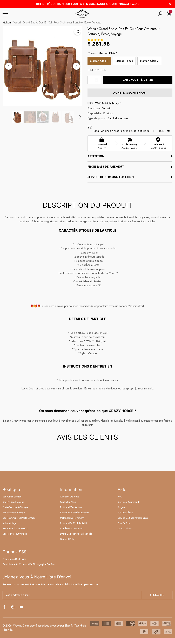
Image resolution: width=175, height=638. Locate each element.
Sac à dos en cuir (118, 118)
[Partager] (77, 31)
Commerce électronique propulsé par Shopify (48, 626)
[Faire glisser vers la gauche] (8, 66)
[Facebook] (4, 607)
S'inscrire (157, 595)
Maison (7, 22)
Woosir (106, 108)
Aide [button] (122, 489)
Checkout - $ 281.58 (138, 80)
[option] (42, 66)
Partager (77, 31)
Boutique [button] (11, 489)
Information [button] (71, 489)
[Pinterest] (13, 607)
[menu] (5, 13)
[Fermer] (170, 4)
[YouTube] (21, 607)
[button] (160, 13)
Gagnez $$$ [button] (14, 551)
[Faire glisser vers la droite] (76, 66)
